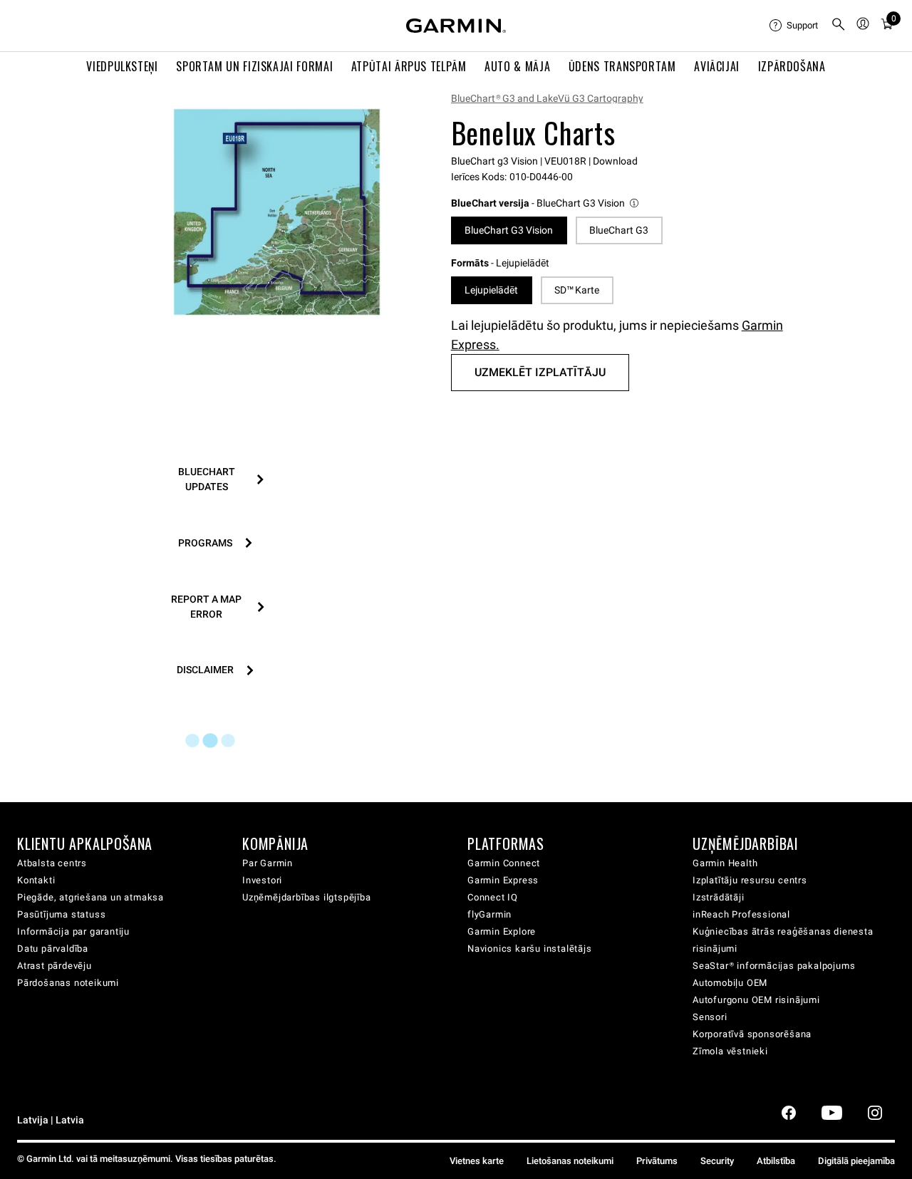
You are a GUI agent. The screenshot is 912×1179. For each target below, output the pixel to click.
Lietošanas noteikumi (570, 1160)
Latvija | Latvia (50, 1120)
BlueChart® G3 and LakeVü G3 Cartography (547, 98)
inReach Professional (741, 914)
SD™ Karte (576, 290)
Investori (262, 880)
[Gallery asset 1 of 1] (276, 212)
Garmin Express (503, 880)
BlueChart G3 (618, 230)
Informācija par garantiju (73, 931)
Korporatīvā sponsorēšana (752, 1034)
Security (717, 1160)
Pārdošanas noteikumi (68, 982)
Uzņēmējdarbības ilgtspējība (306, 897)
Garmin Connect (503, 863)
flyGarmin (489, 914)
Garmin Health (725, 863)
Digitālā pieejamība (856, 1160)
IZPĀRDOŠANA (792, 66)
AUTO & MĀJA (517, 66)
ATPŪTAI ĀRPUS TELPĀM (409, 66)
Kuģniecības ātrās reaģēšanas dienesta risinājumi (783, 940)
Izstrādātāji (719, 897)
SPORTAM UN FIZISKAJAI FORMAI (254, 66)
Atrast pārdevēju (54, 965)
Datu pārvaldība (52, 948)
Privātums (657, 1160)
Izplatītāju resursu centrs (750, 880)
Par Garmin (267, 863)
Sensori (710, 1017)
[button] (546, 203)
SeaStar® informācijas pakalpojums (774, 965)
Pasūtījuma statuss (61, 914)
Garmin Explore (501, 931)
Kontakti (36, 880)
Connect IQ (492, 897)
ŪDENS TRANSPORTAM (622, 66)
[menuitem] (794, 25)
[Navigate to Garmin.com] (456, 25)
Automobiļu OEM (730, 982)
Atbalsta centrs (52, 863)
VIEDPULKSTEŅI (121, 66)
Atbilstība (776, 1160)
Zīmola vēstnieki (730, 1051)
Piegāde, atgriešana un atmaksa (90, 897)
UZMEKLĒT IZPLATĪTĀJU (540, 372)
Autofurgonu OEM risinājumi (756, 999)
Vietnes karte (477, 1160)
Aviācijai (717, 66)
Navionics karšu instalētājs (529, 948)
